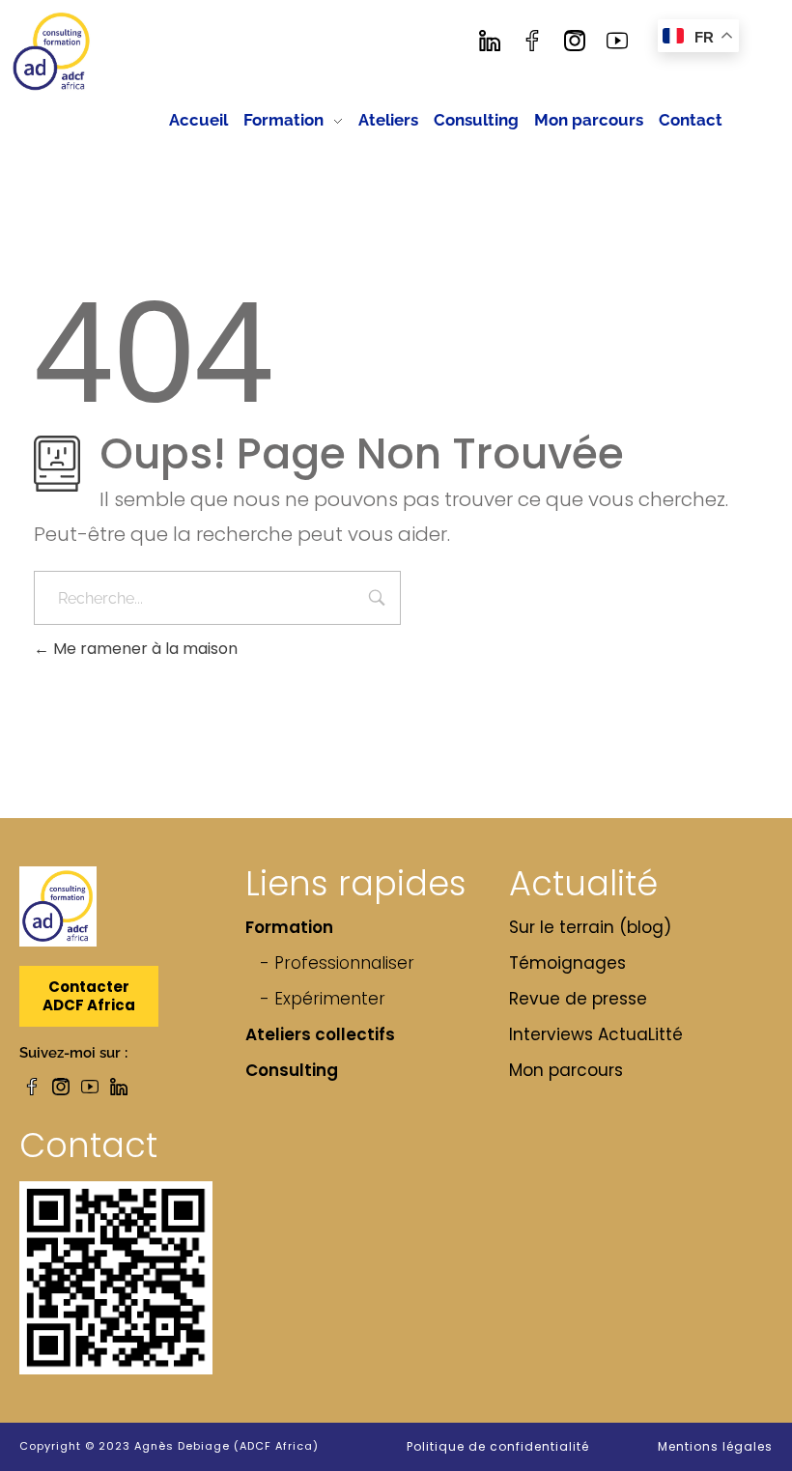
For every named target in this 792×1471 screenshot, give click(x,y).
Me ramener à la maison (143, 648)
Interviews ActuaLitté (596, 1034)
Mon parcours (566, 1070)
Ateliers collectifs (320, 1034)
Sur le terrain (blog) (590, 927)
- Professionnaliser (337, 963)
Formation (289, 927)
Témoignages (567, 963)
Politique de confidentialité (498, 1446)
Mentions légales (715, 1446)
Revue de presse (578, 998)
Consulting (291, 1070)
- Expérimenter (322, 998)
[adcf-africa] (52, 52)
